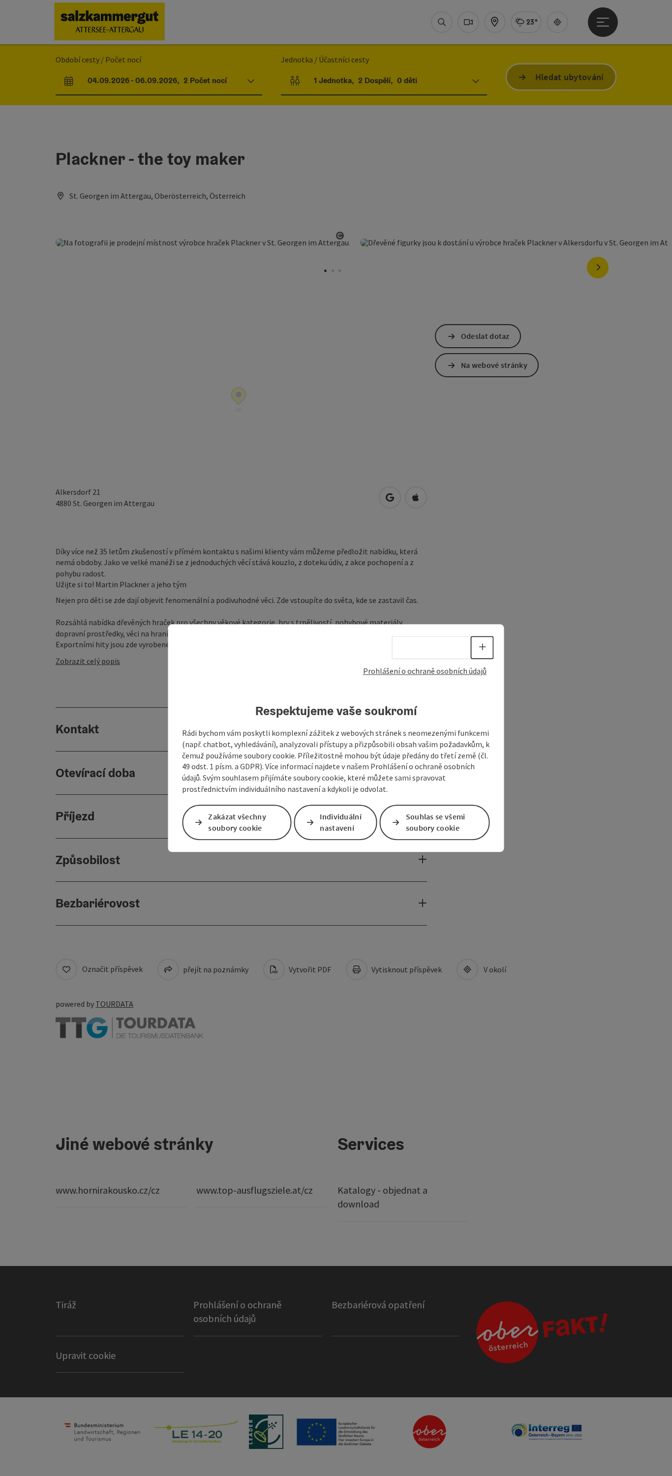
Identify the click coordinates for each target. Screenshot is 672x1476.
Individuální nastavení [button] (341, 822)
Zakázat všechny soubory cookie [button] (237, 822)
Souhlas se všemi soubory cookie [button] (435, 822)
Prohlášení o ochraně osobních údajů (425, 671)
